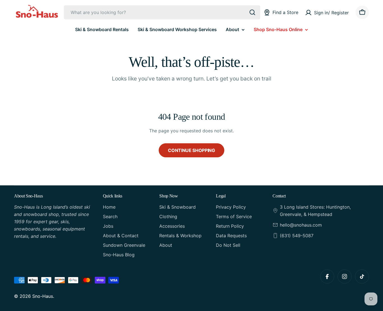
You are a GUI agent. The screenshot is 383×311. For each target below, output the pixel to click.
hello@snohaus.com (301, 225)
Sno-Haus (42, 296)
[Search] (252, 12)
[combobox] (162, 12)
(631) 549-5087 (296, 235)
